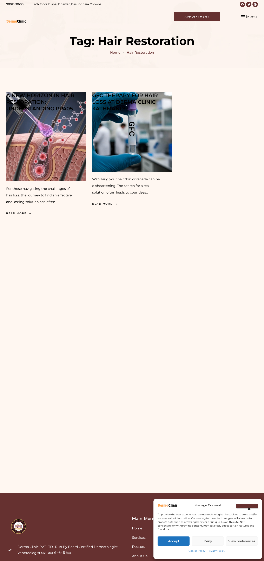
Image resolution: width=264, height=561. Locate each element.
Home (115, 52)
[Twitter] (248, 4)
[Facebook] (242, 4)
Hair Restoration (140, 52)
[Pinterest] (255, 4)
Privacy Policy (216, 550)
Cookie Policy (197, 550)
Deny (208, 541)
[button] (247, 506)
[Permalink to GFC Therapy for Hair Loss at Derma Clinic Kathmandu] (132, 131)
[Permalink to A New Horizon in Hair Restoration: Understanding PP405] (46, 136)
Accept (173, 541)
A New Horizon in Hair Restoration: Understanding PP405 (40, 102)
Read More (16, 213)
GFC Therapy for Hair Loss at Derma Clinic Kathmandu (125, 102)
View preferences (241, 541)
